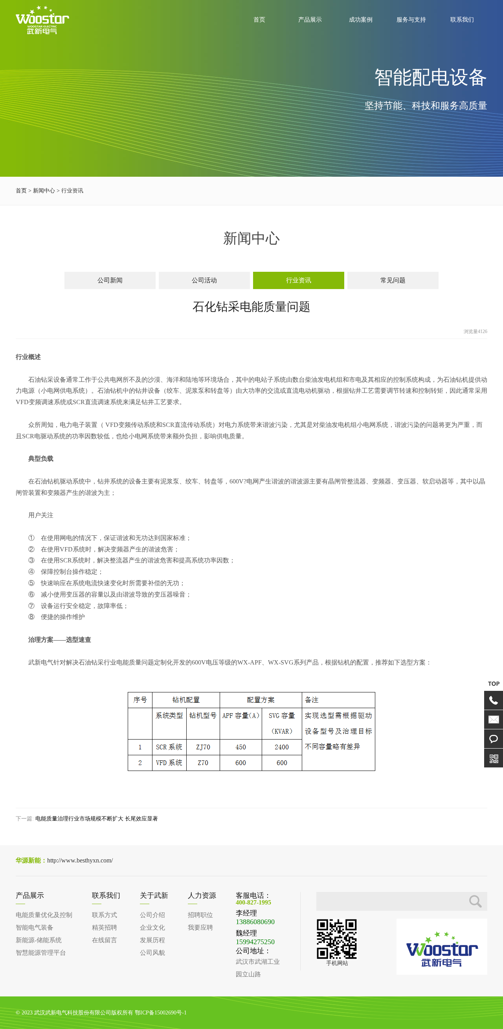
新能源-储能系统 (39, 940)
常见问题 (393, 280)
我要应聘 (200, 927)
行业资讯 (298, 280)
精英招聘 (104, 927)
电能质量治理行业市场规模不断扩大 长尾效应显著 (96, 819)
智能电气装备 (34, 927)
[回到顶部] (493, 683)
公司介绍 (152, 915)
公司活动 (204, 280)
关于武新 (154, 895)
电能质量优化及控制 (44, 915)
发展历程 (152, 940)
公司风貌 (152, 952)
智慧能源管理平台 (41, 952)
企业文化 (152, 927)
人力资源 (202, 895)
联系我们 (462, 19)
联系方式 (104, 915)
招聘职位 (200, 915)
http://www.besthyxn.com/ (64, 860)
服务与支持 (411, 19)
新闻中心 (44, 191)
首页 (259, 19)
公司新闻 (110, 280)
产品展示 (310, 19)
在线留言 (104, 940)
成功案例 (361, 19)
